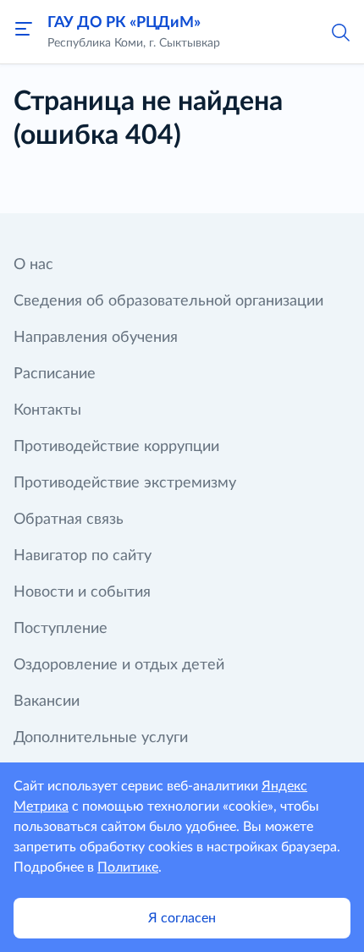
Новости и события (82, 592)
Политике (127, 867)
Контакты (47, 410)
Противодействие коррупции (116, 446)
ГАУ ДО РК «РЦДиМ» (124, 22)
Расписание (55, 374)
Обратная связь (69, 519)
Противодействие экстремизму (125, 483)
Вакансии (47, 701)
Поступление (61, 628)
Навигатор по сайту (83, 556)
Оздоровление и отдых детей (119, 665)
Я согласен (182, 918)
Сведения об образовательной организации (168, 301)
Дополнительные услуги (101, 738)
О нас (33, 264)
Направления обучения (96, 337)
